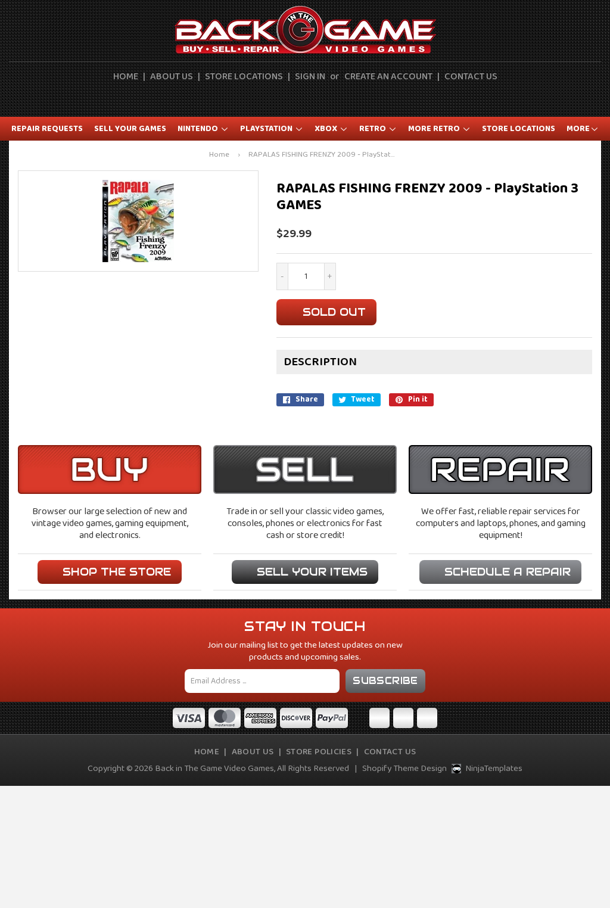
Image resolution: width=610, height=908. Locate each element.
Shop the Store (117, 572)
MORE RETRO (435, 128)
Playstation (267, 128)
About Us (171, 77)
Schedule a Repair (507, 572)
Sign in (310, 77)
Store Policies (318, 752)
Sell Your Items (312, 572)
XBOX (327, 128)
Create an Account (388, 77)
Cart (326, 98)
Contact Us (470, 77)
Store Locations (244, 77)
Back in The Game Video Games (214, 768)
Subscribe (385, 680)
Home (125, 77)
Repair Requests (47, 128)
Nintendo (199, 128)
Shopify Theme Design (404, 768)
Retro (373, 128)
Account (299, 98)
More (578, 128)
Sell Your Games (130, 128)
